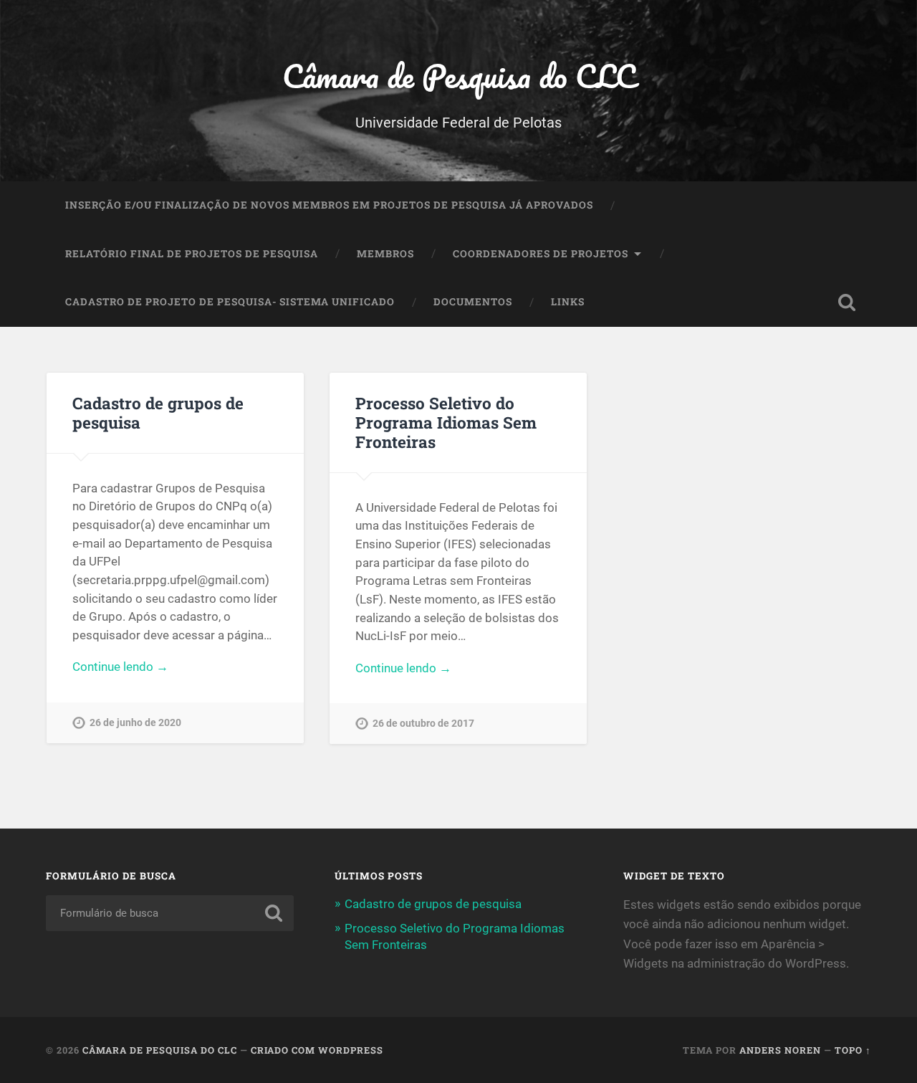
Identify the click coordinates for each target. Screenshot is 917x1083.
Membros (385, 253)
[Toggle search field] (846, 302)
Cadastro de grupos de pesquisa (158, 412)
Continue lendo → (120, 666)
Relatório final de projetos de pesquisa (191, 253)
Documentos (472, 301)
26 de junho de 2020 (135, 723)
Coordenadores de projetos (540, 253)
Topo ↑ (853, 1050)
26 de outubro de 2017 (423, 723)
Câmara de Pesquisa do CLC (458, 75)
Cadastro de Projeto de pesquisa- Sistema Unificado (230, 301)
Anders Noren (780, 1050)
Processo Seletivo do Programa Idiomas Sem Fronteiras (446, 422)
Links (568, 301)
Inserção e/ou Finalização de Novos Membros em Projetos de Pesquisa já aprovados (329, 205)
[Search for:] (170, 913)
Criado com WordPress (317, 1050)
